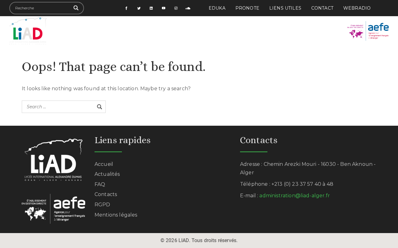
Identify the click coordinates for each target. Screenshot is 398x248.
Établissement (131, 23)
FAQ (100, 184)
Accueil (90, 23)
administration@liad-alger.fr (294, 196)
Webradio (357, 8)
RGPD (102, 205)
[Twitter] (139, 8)
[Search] (76, 8)
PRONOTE (247, 8)
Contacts (106, 194)
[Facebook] (126, 8)
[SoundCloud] (188, 8)
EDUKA (217, 8)
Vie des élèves (218, 23)
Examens (302, 23)
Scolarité (175, 23)
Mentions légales (116, 215)
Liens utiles (285, 8)
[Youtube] (163, 8)
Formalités (264, 23)
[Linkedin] (151, 8)
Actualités (197, 38)
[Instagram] (176, 8)
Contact (322, 8)
